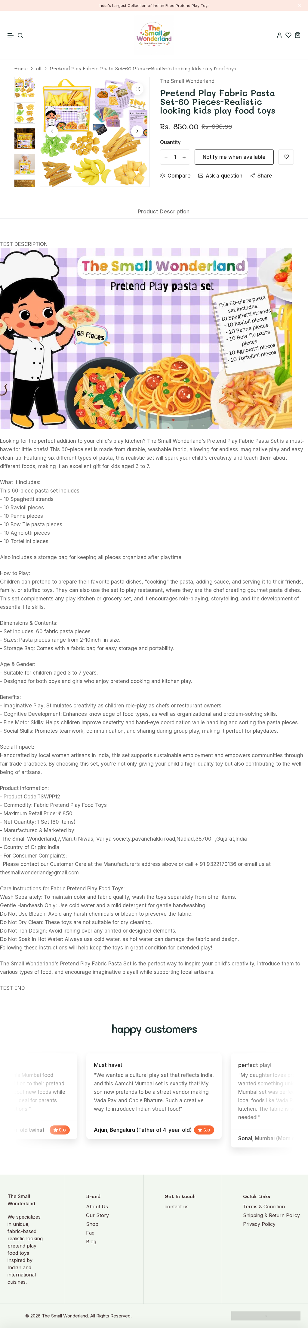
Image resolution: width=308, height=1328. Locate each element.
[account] (279, 35)
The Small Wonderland (187, 81)
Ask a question (224, 176)
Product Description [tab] (163, 212)
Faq (90, 1233)
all (39, 68)
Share (264, 176)
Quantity (170, 142)
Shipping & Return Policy (271, 1215)
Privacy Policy (259, 1224)
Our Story (97, 1215)
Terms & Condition (264, 1207)
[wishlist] (288, 35)
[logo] (154, 35)
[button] (11, 35)
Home (21, 68)
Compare (179, 176)
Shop (92, 1224)
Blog (91, 1241)
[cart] (297, 35)
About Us (97, 1207)
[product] (137, 89)
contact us (177, 1207)
